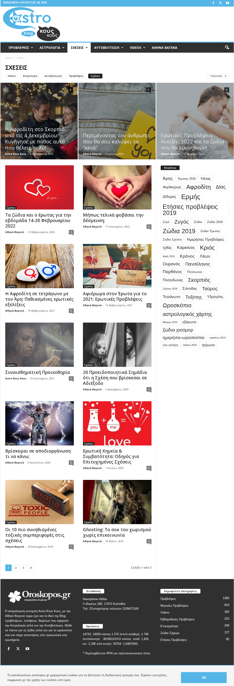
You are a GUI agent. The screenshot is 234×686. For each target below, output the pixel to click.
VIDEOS (135, 47)
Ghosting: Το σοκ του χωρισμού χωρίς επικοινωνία (117, 532)
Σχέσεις (95, 76)
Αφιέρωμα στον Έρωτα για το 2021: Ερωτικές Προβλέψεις (115, 296)
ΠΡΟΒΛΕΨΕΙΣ (19, 47)
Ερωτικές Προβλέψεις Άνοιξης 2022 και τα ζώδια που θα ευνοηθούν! (192, 141)
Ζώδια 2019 (179, 231)
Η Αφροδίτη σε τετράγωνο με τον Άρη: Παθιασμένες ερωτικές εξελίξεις (39, 299)
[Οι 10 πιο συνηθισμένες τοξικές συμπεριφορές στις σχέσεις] (39, 502)
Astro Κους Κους (15, 153)
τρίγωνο (208, 345)
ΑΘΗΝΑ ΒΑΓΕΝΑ (164, 47)
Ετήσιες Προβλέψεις (173, 640)
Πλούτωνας (194, 272)
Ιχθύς (167, 247)
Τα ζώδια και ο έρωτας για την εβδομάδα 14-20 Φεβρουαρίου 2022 (38, 220)
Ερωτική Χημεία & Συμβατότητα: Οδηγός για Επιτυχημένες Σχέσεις (111, 456)
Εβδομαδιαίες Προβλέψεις (177, 619)
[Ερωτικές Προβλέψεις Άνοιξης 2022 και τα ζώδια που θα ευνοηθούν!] (195, 128)
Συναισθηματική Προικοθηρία (37, 372)
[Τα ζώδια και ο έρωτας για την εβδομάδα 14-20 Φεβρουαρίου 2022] (39, 187)
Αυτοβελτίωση (53, 76)
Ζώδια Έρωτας (210, 231)
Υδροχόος (215, 297)
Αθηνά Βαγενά (92, 153)
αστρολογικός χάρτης (187, 314)
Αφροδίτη (198, 187)
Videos (12, 76)
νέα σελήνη (170, 345)
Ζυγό (166, 222)
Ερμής (190, 196)
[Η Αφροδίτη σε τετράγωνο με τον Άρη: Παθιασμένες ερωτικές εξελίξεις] (39, 266)
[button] (227, 48)
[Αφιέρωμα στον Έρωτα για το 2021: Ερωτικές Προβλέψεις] (117, 266)
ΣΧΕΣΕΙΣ (77, 47)
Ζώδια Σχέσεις (172, 239)
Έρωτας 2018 (187, 178)
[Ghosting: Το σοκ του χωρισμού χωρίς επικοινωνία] (117, 502)
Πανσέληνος (197, 264)
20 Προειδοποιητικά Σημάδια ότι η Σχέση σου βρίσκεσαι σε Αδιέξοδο (115, 377)
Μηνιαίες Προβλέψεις (174, 605)
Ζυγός (181, 222)
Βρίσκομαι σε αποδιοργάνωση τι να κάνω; (38, 453)
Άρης (168, 178)
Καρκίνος (186, 247)
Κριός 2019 (169, 256)
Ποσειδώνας (173, 280)
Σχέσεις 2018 (170, 288)
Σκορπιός (199, 280)
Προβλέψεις (76, 76)
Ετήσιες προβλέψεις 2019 (190, 209)
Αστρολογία (30, 76)
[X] (220, 3)
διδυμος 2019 (170, 322)
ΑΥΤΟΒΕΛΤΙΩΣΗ (106, 47)
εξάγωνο (189, 322)
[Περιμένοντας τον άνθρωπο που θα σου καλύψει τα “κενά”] (117, 128)
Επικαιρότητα (169, 626)
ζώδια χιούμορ (178, 329)
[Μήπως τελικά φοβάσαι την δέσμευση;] (117, 187)
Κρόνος (187, 256)
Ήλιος (206, 178)
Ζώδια (198, 222)
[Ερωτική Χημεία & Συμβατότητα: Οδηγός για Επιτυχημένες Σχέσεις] (117, 423)
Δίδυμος (169, 197)
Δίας (221, 187)
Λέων (205, 256)
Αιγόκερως (172, 187)
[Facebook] (213, 3)
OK (204, 677)
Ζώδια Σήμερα (169, 633)
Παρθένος (172, 271)
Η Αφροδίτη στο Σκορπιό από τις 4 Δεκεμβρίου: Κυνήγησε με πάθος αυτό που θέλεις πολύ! (35, 138)
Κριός (207, 247)
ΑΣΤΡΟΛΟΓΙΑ (50, 47)
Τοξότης (193, 297)
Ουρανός (171, 263)
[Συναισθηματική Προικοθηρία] (39, 345)
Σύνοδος (189, 288)
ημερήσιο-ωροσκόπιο (184, 337)
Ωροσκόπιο (177, 305)
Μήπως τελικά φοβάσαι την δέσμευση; (113, 217)
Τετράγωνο (171, 297)
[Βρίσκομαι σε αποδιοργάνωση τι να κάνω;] (39, 423)
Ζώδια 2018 (215, 222)
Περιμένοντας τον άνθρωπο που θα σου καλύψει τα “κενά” (116, 141)
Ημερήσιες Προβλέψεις (205, 239)
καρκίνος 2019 (218, 337)
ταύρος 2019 (190, 345)
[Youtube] (227, 3)
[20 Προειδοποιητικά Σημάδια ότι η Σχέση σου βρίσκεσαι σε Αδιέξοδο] (117, 345)
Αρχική (9, 57)
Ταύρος (210, 288)
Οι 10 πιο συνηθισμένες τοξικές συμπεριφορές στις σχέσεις (34, 535)
